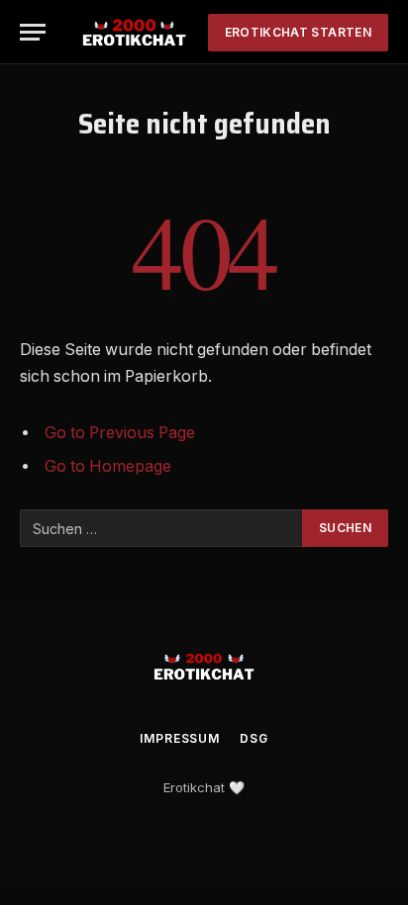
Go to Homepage (108, 466)
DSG (254, 738)
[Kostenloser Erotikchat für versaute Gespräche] (134, 32)
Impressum (180, 738)
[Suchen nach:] (162, 528)
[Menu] (33, 32)
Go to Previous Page (120, 432)
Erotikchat (194, 787)
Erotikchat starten (298, 32)
